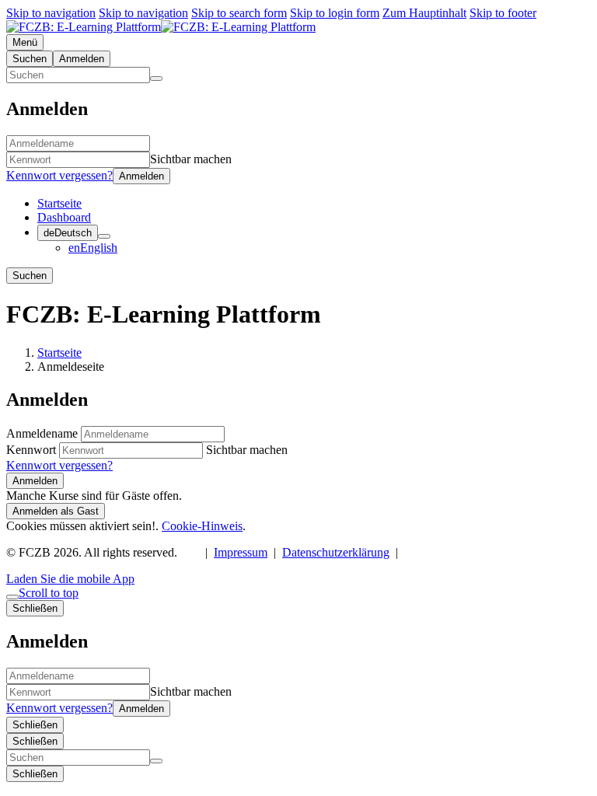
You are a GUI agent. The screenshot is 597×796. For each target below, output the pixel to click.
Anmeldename (43, 433)
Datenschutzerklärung (335, 552)
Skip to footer (503, 12)
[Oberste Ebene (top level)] (12, 597)
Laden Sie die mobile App (70, 578)
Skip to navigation (51, 12)
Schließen (35, 725)
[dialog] (298, 667)
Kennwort (31, 449)
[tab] (29, 59)
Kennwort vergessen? (59, 175)
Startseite (59, 352)
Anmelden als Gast (55, 511)
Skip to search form (239, 12)
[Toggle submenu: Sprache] (104, 236)
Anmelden (35, 481)
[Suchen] (156, 78)
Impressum (240, 552)
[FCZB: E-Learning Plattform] (161, 26)
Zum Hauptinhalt (424, 12)
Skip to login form (334, 12)
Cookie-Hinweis (202, 525)
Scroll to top (49, 592)
